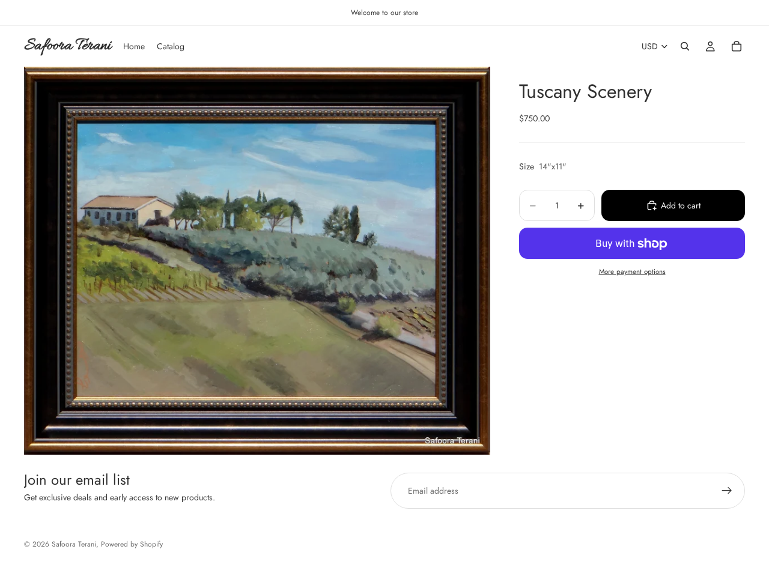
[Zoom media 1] (257, 260)
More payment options (632, 271)
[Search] (685, 46)
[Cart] (736, 46)
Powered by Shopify (132, 544)
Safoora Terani (74, 544)
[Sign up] (727, 490)
